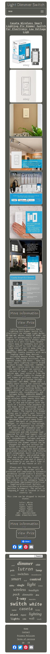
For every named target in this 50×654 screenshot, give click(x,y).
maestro (32, 599)
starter (14, 610)
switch (18, 604)
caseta (26, 609)
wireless (19, 589)
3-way (21, 599)
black (14, 614)
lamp (39, 570)
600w (11, 585)
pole (12, 570)
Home (26, 629)
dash (25, 580)
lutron (25, 569)
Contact (26, 632)
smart (16, 578)
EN (23, 643)
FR (29, 643)
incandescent (36, 575)
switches (23, 574)
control (35, 579)
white (35, 604)
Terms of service (26, 639)
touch (39, 619)
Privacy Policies (26, 636)
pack (16, 594)
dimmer (25, 563)
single (20, 585)
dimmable (27, 594)
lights (15, 618)
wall (31, 618)
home (37, 610)
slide (38, 564)
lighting (35, 614)
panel (13, 565)
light (31, 584)
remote (13, 575)
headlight (34, 590)
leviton (40, 586)
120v (24, 619)
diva (37, 595)
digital (23, 615)
